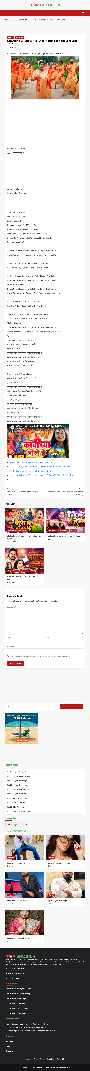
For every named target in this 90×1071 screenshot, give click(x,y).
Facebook (10, 1041)
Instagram (10, 1051)
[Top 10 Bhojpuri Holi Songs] (65, 885)
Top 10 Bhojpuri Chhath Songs (18, 789)
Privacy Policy (39, 1059)
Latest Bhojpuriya (18, 979)
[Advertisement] (45, 28)
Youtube (9, 1046)
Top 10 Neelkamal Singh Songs (18, 811)
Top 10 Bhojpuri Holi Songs (17, 785)
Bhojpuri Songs (64, 530)
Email (48, 637)
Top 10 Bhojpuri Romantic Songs (19, 776)
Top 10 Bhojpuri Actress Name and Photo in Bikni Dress (27, 1024)
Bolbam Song (19, 38)
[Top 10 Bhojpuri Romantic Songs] (65, 847)
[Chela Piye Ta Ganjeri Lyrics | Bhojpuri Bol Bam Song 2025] (24, 520)
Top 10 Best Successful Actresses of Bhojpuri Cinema (26, 1027)
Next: (65, 492)
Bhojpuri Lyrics (12, 530)
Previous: (24, 492)
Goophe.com (21, 968)
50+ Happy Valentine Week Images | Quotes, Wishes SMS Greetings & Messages (43, 475)
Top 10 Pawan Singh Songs (17, 798)
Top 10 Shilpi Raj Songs (15, 807)
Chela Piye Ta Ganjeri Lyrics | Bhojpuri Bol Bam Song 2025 (24, 537)
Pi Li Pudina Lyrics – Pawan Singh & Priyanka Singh (30, 471)
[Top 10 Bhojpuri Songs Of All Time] (24, 847)
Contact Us (61, 1059)
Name (10, 637)
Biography (11, 857)
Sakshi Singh (12, 47)
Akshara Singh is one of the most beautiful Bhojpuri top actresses (30, 1030)
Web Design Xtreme (62, 1067)
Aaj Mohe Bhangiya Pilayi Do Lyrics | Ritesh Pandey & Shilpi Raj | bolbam (40, 466)
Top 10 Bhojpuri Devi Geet (17, 794)
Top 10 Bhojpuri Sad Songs (17, 781)
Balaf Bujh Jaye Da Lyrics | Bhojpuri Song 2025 (23, 578)
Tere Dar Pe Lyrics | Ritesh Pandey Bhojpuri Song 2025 (32, 462)
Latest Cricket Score (19, 973)
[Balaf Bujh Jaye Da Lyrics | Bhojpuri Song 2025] (24, 561)
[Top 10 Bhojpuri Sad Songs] (24, 885)
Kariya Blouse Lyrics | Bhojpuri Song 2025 (64, 536)
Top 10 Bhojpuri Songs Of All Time (19, 772)
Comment (11, 607)
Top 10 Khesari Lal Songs (16, 802)
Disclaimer (51, 1059)
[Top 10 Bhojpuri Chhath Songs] (24, 922)
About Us (28, 1059)
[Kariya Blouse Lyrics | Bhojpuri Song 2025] (65, 520)
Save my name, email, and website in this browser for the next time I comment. (39, 656)
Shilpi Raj (10, 38)
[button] (7, 12)
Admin (11, 542)
